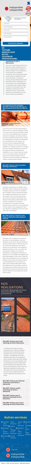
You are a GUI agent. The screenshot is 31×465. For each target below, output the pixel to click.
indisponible (16, 7)
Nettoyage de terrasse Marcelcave (5, 430)
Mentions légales (25, 463)
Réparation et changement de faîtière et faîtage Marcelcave (27, 428)
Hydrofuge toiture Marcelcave (5, 423)
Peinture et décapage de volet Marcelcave (12, 430)
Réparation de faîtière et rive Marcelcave (20, 431)
